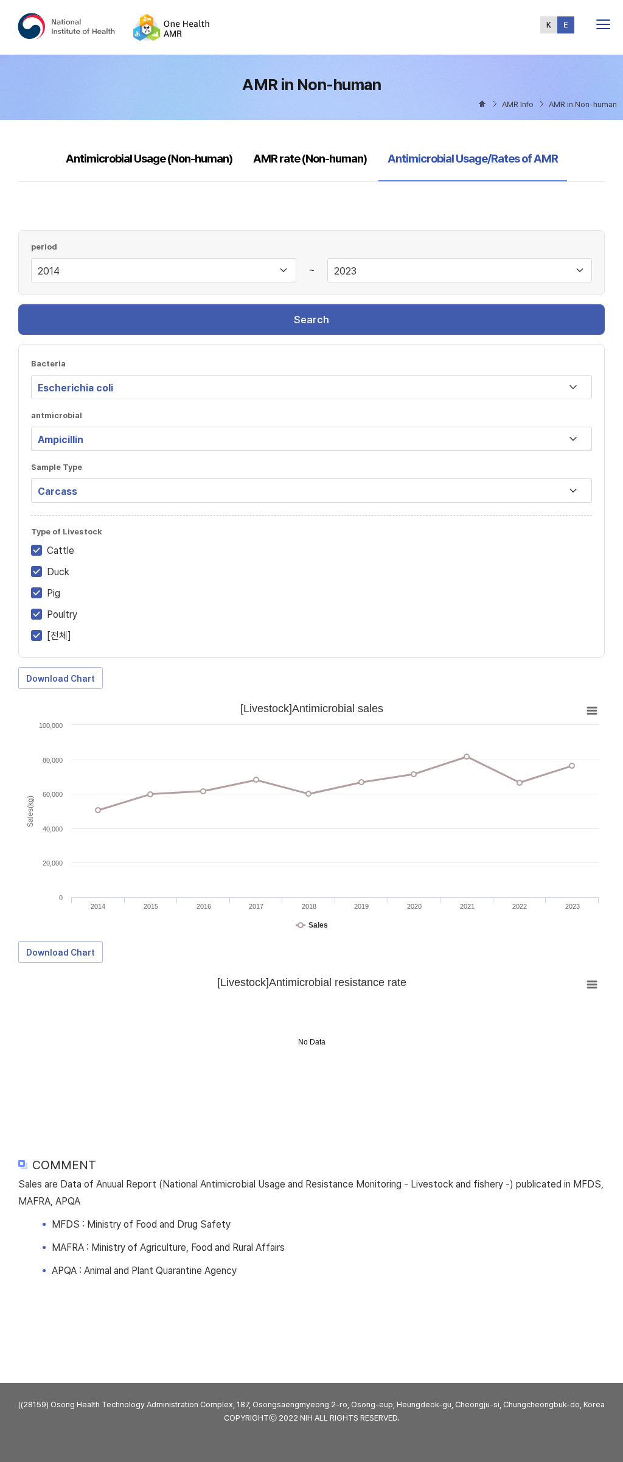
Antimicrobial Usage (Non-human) (149, 159)
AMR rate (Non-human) (310, 159)
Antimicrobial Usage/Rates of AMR (472, 158)
